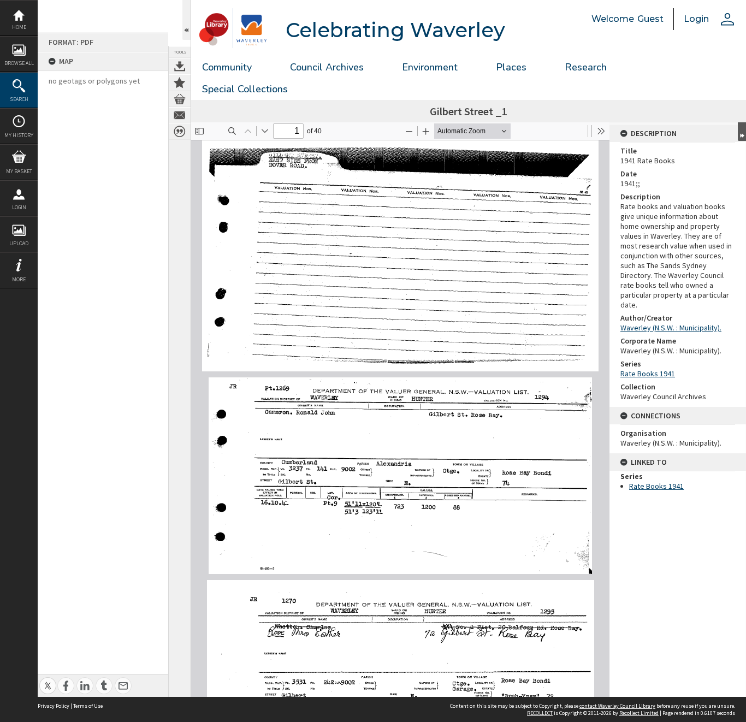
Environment (430, 67)
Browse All (19, 63)
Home (19, 27)
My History (18, 135)
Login (19, 207)
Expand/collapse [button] (742, 131)
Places (511, 67)
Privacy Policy (53, 705)
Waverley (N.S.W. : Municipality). (670, 328)
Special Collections (245, 89)
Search (19, 99)
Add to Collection (180, 82)
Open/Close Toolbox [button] (186, 20)
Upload (18, 243)
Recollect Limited (639, 713)
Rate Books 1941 (647, 373)
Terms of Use (88, 705)
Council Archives (327, 67)
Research (586, 67)
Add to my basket (180, 99)
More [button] (19, 279)
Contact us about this (180, 115)
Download (180, 66)
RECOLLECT (540, 713)
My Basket (19, 171)
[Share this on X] (47, 679)
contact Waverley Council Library (617, 705)
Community (227, 67)
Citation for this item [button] (180, 131)
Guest (650, 19)
